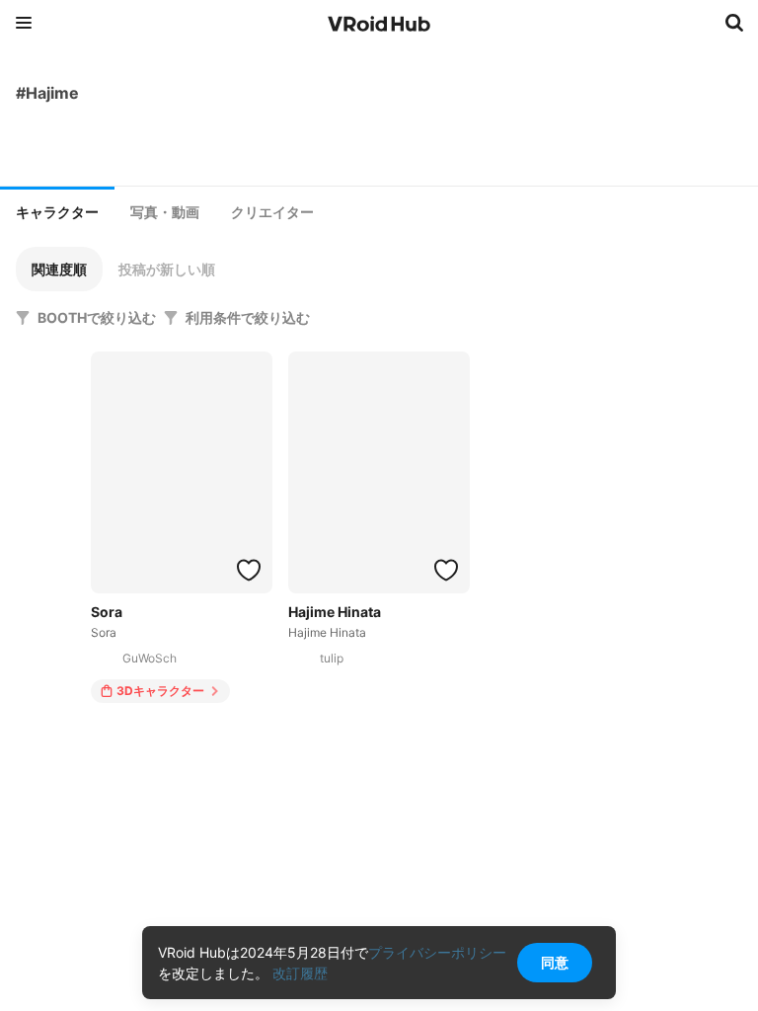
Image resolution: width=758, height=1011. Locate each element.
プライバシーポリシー (437, 952)
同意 (554, 962)
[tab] (57, 210)
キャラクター (57, 212)
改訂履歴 (300, 973)
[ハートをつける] (249, 569)
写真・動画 (164, 212)
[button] (59, 269)
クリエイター (272, 212)
